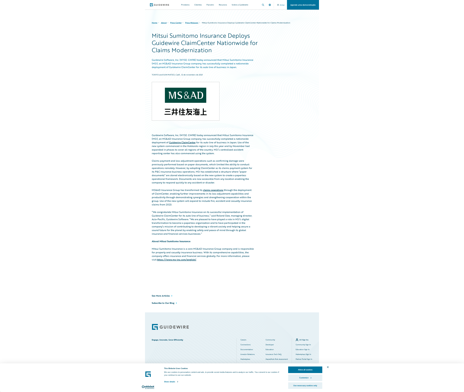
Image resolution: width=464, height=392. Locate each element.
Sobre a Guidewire (240, 4)
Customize (303, 378)
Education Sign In (303, 349)
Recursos (223, 4)
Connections (245, 344)
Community (270, 339)
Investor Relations (247, 354)
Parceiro (210, 4)
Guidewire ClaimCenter (182, 142)
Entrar (282, 5)
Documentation (246, 349)
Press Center (176, 22)
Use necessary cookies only (305, 386)
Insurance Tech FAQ (273, 354)
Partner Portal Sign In (304, 359)
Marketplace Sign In (303, 354)
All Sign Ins (303, 339)
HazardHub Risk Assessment (277, 359)
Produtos (185, 4)
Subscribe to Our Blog (163, 303)
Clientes (198, 4)
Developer (270, 344)
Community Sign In (303, 344)
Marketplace (245, 359)
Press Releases (191, 22)
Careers (243, 339)
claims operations (213, 190)
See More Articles (161, 295)
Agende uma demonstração (303, 4)
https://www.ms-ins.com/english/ (176, 259)
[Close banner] (328, 367)
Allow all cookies (305, 370)
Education (270, 349)
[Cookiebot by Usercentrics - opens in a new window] (148, 387)
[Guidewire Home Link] (170, 327)
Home (154, 22)
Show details (169, 382)
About (164, 22)
